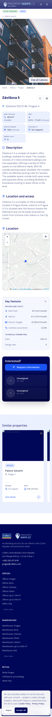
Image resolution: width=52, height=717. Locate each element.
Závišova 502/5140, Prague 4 (22, 106)
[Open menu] (47, 4)
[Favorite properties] (41, 4)
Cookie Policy (24, 703)
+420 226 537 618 (10, 560)
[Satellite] (46, 236)
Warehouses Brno (10, 629)
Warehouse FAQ (9, 650)
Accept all (21, 710)
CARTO (46, 289)
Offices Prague (9, 579)
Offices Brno (8, 583)
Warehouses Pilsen (10, 638)
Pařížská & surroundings (13, 676)
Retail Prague (8, 672)
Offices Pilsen (8, 591)
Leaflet (14, 289)
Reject (9, 710)
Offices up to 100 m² (11, 595)
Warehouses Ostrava (11, 634)
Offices (12, 88)
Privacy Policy (38, 703)
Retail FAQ (7, 680)
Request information (28, 367)
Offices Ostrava (9, 587)
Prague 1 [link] (12, 474)
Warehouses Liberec (11, 642)
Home (4, 88)
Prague (21, 88)
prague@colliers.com (11, 564)
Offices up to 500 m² (11, 599)
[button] (26, 262)
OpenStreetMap (26, 289)
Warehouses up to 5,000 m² (14, 646)
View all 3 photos (39, 80)
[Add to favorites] (40, 98)
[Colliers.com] (6, 536)
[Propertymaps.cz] (19, 4)
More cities (8, 609)
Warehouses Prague (11, 625)
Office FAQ (7, 603)
